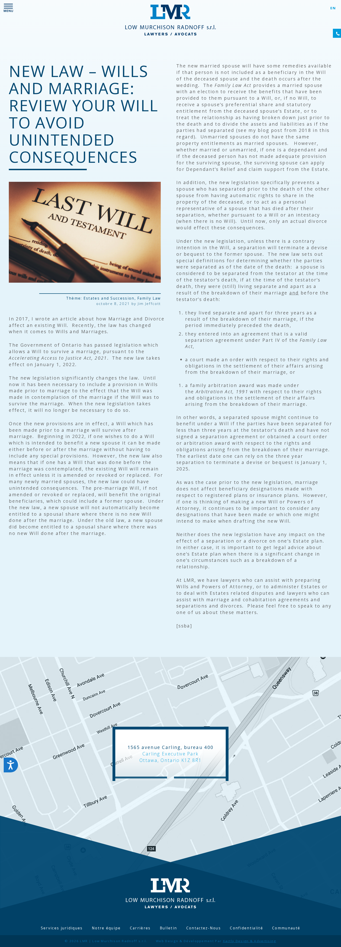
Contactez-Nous (203, 928)
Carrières (140, 928)
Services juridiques (62, 928)
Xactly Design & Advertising (249, 941)
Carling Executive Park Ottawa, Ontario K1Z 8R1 (170, 757)
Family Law (149, 298)
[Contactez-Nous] (337, 33)
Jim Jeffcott (149, 303)
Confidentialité (246, 928)
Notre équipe (106, 928)
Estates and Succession (109, 298)
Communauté (286, 928)
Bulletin (168, 928)
